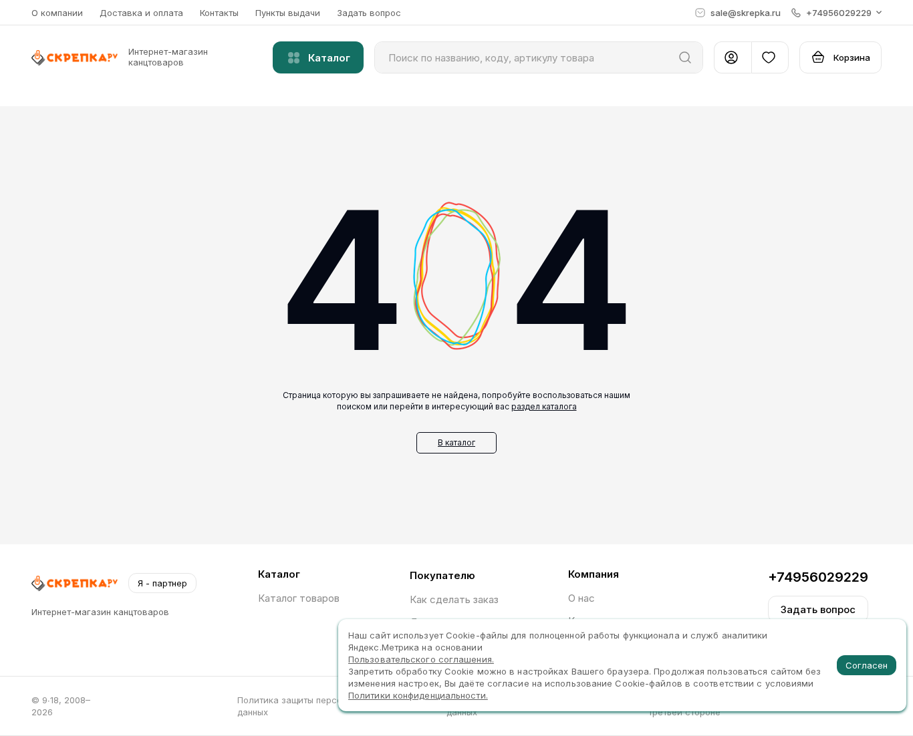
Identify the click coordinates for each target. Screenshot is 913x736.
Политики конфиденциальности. (418, 695)
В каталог (456, 442)
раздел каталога (544, 406)
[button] (836, 13)
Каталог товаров (299, 598)
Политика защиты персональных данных (307, 706)
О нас (581, 598)
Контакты (219, 12)
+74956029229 (818, 577)
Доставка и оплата (141, 12)
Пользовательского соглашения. (421, 659)
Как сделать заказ (454, 599)
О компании (57, 12)
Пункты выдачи (287, 12)
